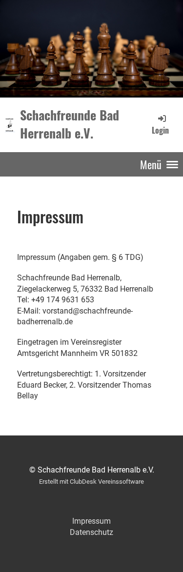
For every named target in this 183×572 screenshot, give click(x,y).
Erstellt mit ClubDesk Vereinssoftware (91, 481)
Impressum (91, 521)
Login (160, 130)
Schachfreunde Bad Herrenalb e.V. (69, 124)
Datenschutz (91, 532)
